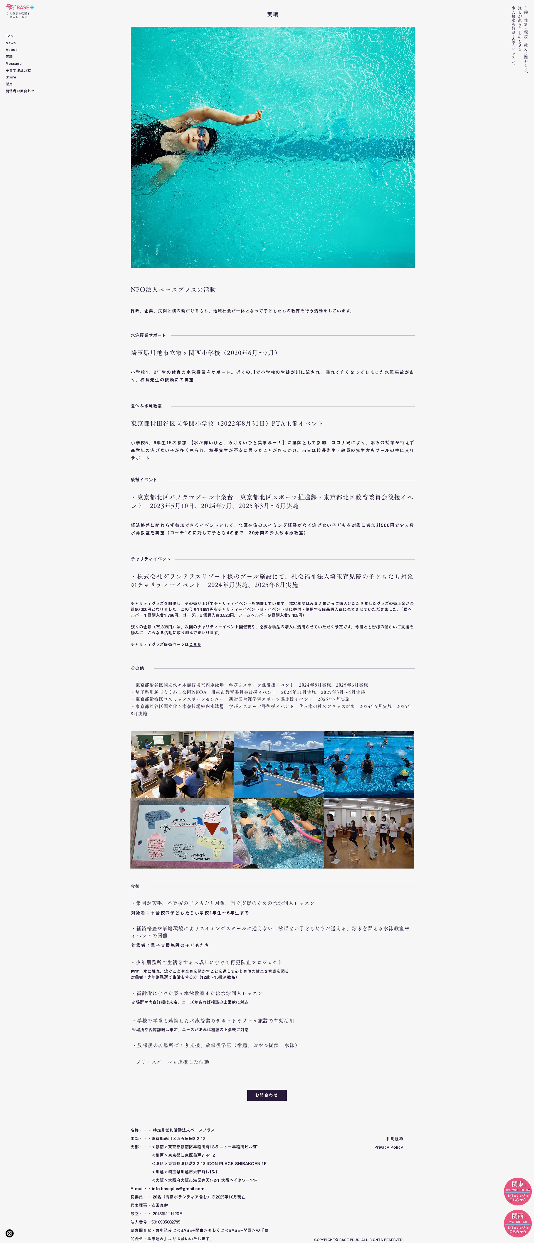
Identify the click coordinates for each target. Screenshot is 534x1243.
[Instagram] (10, 1233)
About (11, 49)
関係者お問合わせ (20, 91)
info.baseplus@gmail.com (178, 1189)
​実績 (9, 56)
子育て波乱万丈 (18, 70)
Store (11, 77)
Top (9, 36)
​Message (14, 63)
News (11, 43)
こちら (195, 644)
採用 (9, 84)
